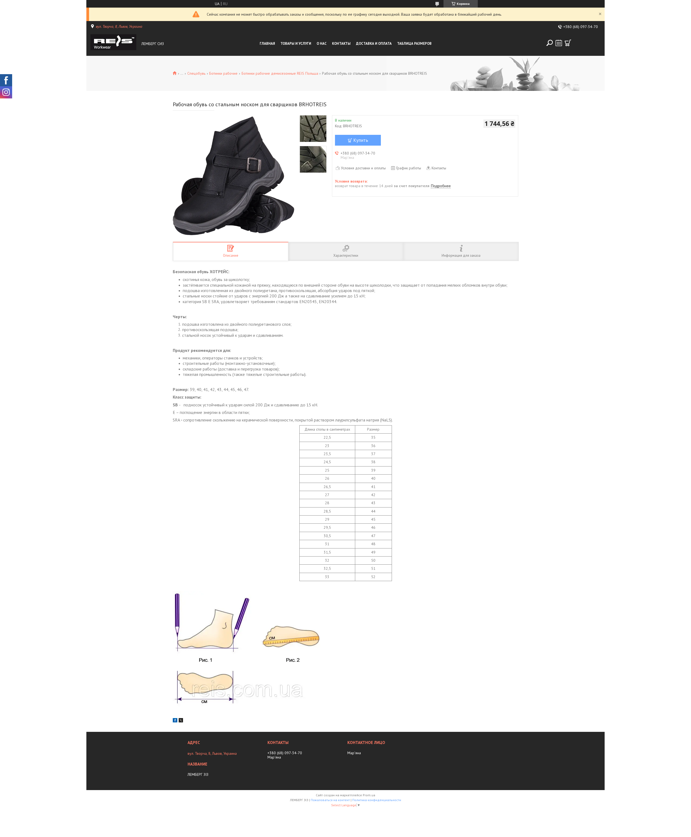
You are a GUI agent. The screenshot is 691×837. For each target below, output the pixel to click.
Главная (267, 43)
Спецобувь (196, 73)
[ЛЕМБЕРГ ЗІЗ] (114, 43)
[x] (181, 721)
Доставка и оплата (374, 43)
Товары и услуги (295, 43)
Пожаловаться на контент (330, 800)
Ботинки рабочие (223, 73)
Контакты (341, 43)
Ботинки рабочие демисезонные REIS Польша (280, 73)
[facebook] (175, 721)
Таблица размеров (414, 43)
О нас (322, 43)
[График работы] (558, 43)
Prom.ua (369, 795)
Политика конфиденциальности (376, 800)
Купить (360, 140)
